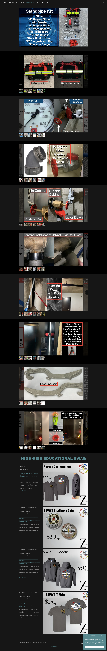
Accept (94, 647)
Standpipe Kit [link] (30, 2)
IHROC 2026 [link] (11, 2)
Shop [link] (22, 2)
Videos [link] (18, 2)
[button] (48, 2)
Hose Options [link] (40, 2)
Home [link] (4, 2)
